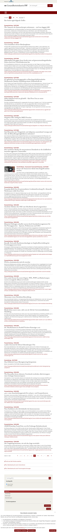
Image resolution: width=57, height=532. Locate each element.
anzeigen (48, 509)
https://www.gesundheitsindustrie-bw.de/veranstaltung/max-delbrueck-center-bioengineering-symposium (27, 366)
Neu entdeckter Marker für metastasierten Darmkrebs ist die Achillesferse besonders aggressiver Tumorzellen (27, 150)
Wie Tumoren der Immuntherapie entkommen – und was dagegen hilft (27, 27)
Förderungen (7, 495)
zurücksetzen (47, 505)
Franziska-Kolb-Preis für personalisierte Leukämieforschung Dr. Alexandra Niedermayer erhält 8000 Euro (28, 190)
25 (10, 18)
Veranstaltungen (8, 497)
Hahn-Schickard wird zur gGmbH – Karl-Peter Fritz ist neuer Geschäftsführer (23, 99)
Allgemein (7, 491)
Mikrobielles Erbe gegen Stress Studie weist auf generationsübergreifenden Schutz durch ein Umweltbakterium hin (27, 61)
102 (48, 455)
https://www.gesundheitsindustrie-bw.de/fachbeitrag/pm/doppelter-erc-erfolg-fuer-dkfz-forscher (27, 125)
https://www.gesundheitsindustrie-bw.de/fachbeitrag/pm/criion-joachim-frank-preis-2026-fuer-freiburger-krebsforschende (27, 436)
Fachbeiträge (7, 493)
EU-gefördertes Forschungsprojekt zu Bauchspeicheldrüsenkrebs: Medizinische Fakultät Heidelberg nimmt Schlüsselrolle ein (24, 80)
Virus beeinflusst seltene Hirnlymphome (17, 44)
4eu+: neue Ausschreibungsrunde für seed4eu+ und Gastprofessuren (26, 393)
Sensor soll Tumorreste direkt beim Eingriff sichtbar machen (33, 169)
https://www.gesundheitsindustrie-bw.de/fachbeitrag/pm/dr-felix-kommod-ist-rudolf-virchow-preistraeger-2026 (27, 337)
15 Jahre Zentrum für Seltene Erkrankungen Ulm (19, 345)
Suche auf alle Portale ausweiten (13, 461)
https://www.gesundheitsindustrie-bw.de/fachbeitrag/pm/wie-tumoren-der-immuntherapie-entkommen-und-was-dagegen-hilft (26, 37)
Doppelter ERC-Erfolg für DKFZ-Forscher (17, 118)
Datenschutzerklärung (19, 527)
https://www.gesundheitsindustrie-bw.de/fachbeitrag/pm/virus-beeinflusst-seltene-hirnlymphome (28, 54)
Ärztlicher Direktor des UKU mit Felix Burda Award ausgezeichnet (25, 207)
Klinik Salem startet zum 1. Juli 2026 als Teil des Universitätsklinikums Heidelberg (26, 311)
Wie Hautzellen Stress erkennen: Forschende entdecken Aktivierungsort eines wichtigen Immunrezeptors (27, 375)
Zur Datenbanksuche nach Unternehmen (15, 465)
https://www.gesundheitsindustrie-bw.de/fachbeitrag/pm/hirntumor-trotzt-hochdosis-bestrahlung (28, 303)
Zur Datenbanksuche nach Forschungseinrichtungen (18, 468)
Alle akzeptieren (31, 530)
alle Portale (10, 485)
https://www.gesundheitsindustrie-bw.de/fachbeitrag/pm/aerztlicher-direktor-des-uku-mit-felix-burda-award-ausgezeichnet (27, 216)
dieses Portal (10, 484)
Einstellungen (53, 530)
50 (14, 18)
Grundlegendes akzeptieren (21, 530)
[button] (50, 502)
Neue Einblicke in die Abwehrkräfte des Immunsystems (22, 409)
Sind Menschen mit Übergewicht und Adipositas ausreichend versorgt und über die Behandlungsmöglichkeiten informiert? (28, 133)
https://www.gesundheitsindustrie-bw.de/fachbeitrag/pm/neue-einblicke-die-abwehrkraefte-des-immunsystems (27, 419)
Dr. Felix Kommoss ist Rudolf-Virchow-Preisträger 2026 (22, 327)
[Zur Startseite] (16, 5)
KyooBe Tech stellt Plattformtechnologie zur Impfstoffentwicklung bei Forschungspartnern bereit (26, 244)
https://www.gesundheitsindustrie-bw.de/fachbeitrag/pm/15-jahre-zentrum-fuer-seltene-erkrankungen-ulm (26, 354)
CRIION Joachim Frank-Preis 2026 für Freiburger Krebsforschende (25, 426)
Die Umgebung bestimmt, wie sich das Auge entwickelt (21, 443)
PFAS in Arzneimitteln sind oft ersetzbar (17, 262)
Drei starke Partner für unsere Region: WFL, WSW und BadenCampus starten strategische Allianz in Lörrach (27, 279)
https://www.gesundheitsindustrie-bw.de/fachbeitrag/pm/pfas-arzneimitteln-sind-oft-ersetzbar (27, 271)
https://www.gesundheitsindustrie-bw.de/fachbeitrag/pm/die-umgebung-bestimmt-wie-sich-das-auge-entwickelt (28, 450)
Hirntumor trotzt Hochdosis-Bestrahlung (17, 297)
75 (17, 18)
